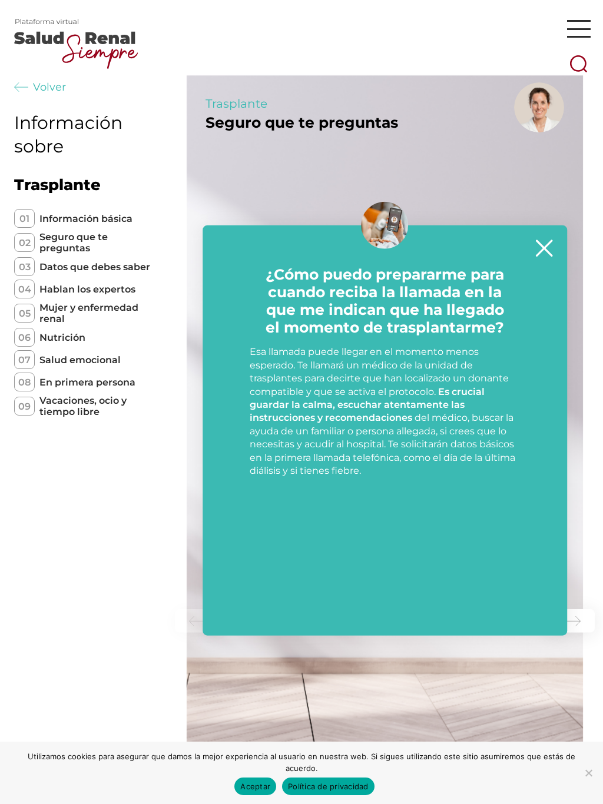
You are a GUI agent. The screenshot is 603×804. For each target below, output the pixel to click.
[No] (588, 773)
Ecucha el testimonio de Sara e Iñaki (421, 136)
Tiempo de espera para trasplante (426, 116)
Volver (49, 87)
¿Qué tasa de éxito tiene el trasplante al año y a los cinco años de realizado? (438, 150)
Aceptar (255, 786)
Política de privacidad (328, 786)
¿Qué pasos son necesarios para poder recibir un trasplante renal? (426, 120)
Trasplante (236, 104)
